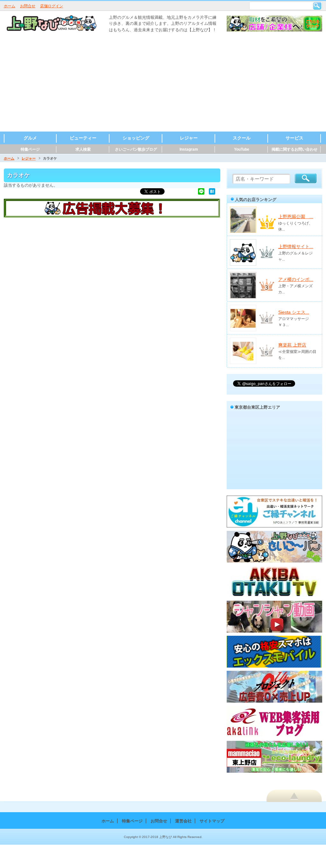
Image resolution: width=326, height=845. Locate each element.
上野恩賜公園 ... (295, 216)
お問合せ (27, 6)
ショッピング (136, 137)
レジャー (189, 137)
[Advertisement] (163, 83)
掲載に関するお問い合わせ (294, 149)
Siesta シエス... (293, 312)
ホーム (9, 6)
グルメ (30, 137)
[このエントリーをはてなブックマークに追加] (212, 191)
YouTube (241, 149)
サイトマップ (212, 821)
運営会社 (183, 821)
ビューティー (83, 137)
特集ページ (30, 149)
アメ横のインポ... (295, 279)
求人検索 (83, 149)
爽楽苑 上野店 (292, 344)
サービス (294, 137)
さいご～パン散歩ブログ (136, 149)
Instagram (189, 149)
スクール (242, 137)
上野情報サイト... (295, 246)
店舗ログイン (51, 6)
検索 (317, 6)
